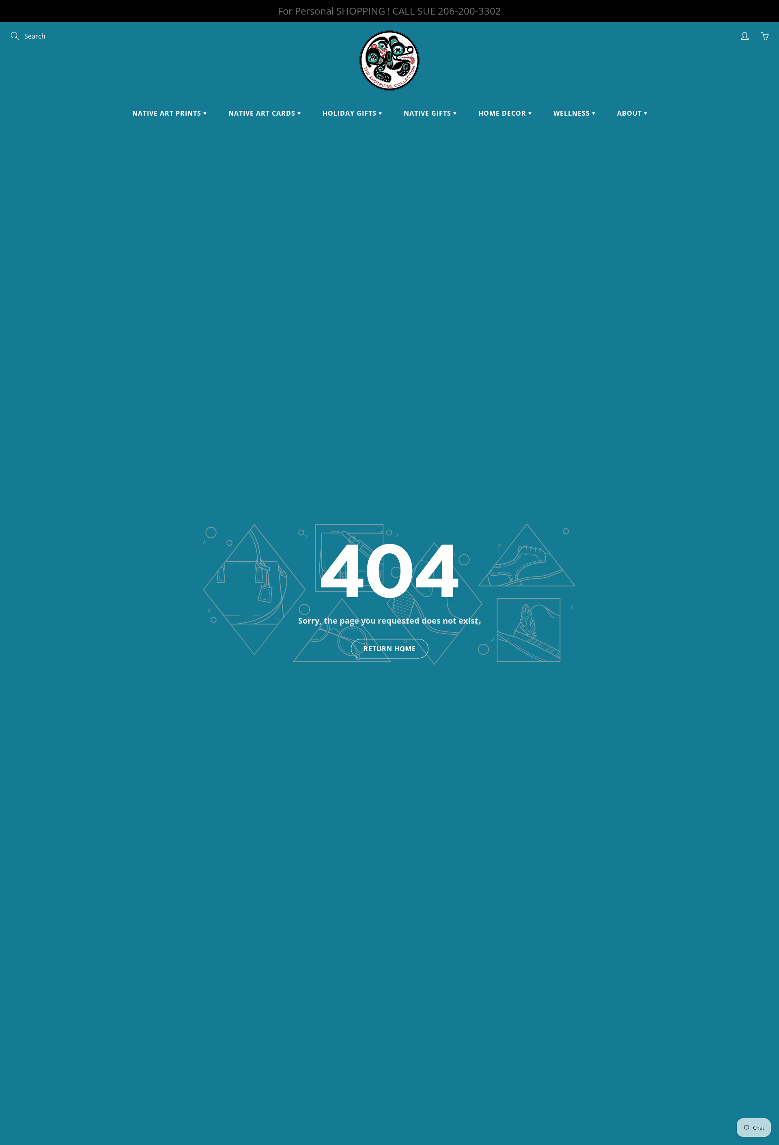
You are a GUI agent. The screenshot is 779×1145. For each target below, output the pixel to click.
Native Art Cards (262, 113)
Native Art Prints (167, 113)
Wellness (572, 113)
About (630, 113)
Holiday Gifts (351, 113)
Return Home (390, 648)
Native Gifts (428, 113)
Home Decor (503, 113)
